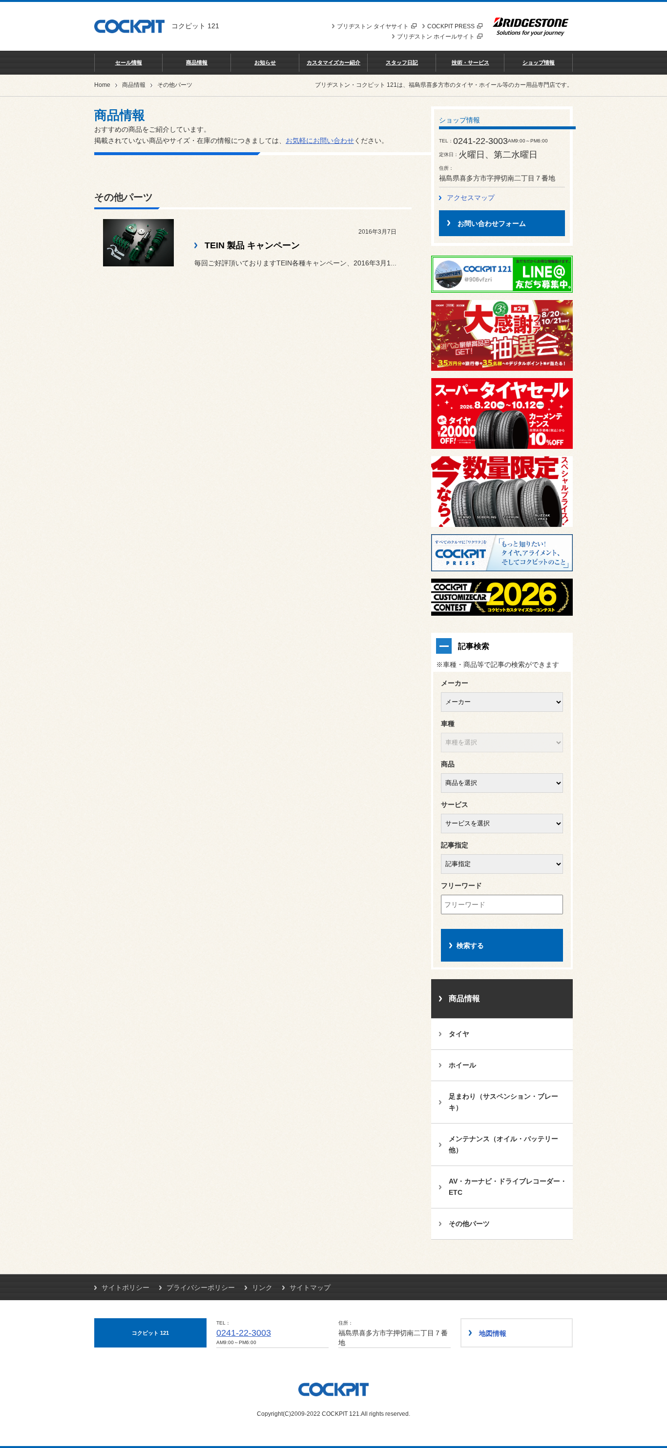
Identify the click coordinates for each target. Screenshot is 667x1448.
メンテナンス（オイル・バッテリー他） (503, 1144)
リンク (262, 1287)
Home (102, 84)
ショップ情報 (538, 62)
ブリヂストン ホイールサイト (436, 36)
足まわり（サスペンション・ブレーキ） (503, 1101)
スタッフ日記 (402, 62)
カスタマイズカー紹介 (333, 62)
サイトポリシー (125, 1287)
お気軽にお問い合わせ (320, 140)
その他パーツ (469, 1223)
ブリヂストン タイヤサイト (373, 26)
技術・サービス (470, 62)
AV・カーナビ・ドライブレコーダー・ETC (508, 1186)
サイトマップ (310, 1287)
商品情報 (197, 62)
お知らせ (265, 62)
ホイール (462, 1065)
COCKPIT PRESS (451, 26)
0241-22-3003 (243, 1333)
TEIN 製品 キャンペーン (252, 245)
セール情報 (128, 62)
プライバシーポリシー (201, 1287)
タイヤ (459, 1034)
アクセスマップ (471, 197)
